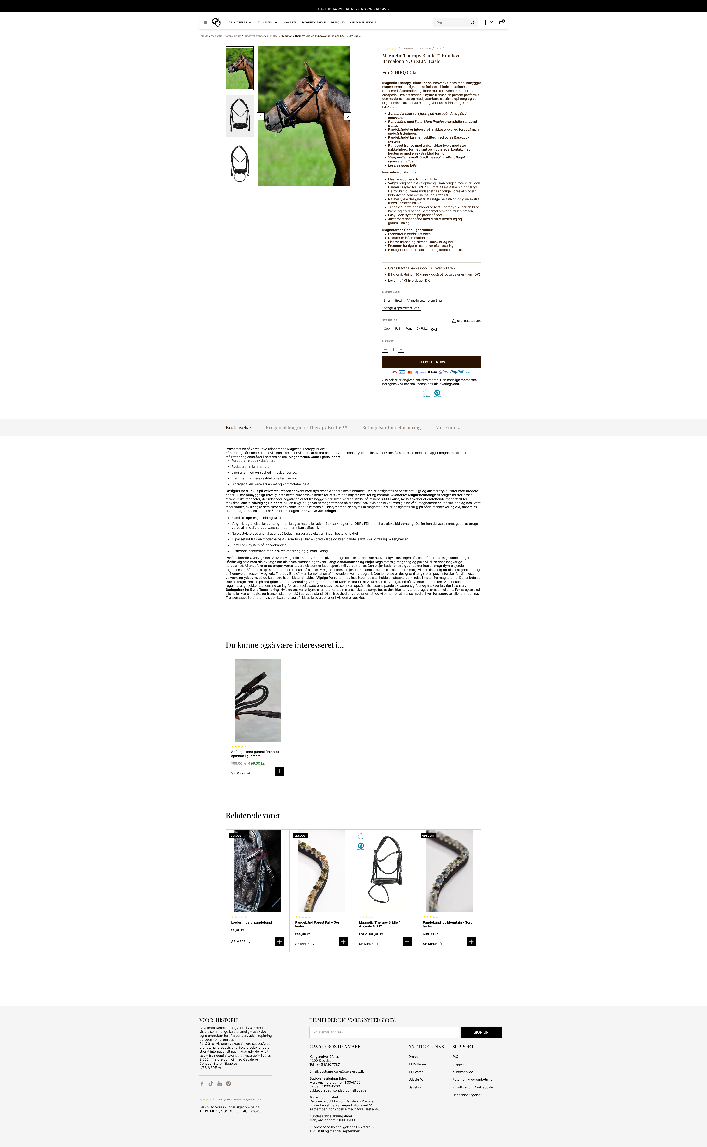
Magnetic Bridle (314, 22)
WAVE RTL (290, 22)
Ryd (434, 329)
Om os (413, 1057)
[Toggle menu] (205, 22)
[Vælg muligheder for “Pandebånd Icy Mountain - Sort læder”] (471, 941)
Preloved (338, 22)
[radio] (387, 300)
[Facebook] (202, 1083)
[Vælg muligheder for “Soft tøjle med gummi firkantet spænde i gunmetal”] (279, 771)
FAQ (455, 1057)
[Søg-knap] (472, 22)
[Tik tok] (210, 1083)
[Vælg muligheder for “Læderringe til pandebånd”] (279, 941)
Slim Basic (273, 35)
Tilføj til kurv (431, 362)
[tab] (238, 427)
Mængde (388, 341)
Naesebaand (391, 292)
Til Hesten (415, 1072)
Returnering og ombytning (472, 1079)
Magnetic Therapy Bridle (226, 35)
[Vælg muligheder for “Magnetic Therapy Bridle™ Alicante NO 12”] (407, 941)
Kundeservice (462, 1072)
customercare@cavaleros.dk (342, 1071)
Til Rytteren (417, 1064)
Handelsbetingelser (467, 1095)
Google (228, 1111)
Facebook (250, 1111)
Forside (203, 35)
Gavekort (415, 1087)
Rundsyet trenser (254, 35)
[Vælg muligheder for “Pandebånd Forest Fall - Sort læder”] (343, 941)
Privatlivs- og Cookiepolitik (473, 1087)
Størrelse (389, 320)
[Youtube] (219, 1083)
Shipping (459, 1064)
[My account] (491, 22)
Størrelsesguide (469, 320)
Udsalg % (415, 1079)
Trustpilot (209, 1111)
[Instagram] (228, 1083)
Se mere (238, 773)
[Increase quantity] (385, 350)
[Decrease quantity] (401, 350)
